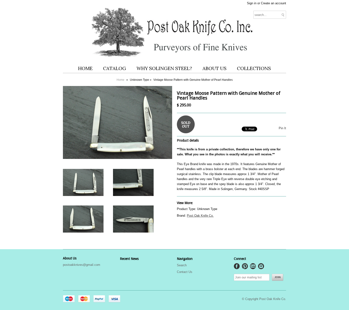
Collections (254, 68)
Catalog (114, 68)
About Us (214, 68)
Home (85, 68)
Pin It (282, 128)
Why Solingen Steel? (164, 68)
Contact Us (184, 272)
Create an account (273, 3)
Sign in (251, 3)
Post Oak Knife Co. (200, 215)
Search (182, 265)
